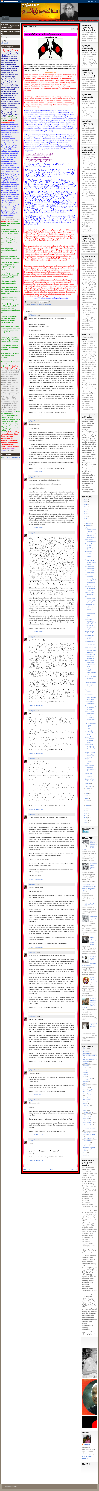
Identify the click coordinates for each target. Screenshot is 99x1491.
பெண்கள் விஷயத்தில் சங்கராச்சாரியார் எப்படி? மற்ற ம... (90, 656)
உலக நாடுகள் (86, 1065)
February (87, 803)
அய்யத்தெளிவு (86, 1053)
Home (5, 18)
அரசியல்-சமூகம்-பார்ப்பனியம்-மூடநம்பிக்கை (41, 304)
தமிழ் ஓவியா (30, 5)
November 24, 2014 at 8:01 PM (36, 527)
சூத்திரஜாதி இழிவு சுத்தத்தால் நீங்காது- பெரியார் (90, 732)
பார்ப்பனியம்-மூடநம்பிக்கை (89, 1094)
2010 (85, 815)
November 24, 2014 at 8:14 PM (36, 705)
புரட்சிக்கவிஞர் (86, 1105)
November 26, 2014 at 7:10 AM (36, 1160)
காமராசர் (85, 1076)
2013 (85, 808)
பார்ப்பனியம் (85, 1087)
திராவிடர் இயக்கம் (87, 1079)
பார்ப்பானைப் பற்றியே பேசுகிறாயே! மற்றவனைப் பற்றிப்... (90, 643)
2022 (85, 501)
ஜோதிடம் (85, 1155)
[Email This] (39, 302)
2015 (85, 518)
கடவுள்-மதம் (86, 1068)
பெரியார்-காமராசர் (87, 1112)
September (88, 786)
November (88, 525)
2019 (85, 509)
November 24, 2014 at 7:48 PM (36, 416)
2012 (85, 810)
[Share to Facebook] (45, 302)
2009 (85, 818)
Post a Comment (28, 1164)
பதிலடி (84, 1083)
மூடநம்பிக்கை (86, 1145)
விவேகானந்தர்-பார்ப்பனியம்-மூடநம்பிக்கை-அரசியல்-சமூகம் (89, 1149)
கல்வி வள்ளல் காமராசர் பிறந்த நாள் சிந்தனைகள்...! (93, 867)
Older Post (74, 1169)
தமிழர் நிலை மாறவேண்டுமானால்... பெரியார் (90, 529)
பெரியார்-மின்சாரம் (87, 1140)
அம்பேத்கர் (85, 1051)
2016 (85, 516)
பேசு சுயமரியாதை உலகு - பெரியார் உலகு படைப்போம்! (90, 707)
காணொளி (85, 1074)
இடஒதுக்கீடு (86, 1063)
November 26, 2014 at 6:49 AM (36, 1094)
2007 (85, 822)
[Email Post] (49, 302)
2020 (85, 506)
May (86, 795)
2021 (85, 504)
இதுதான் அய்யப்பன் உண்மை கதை (93, 979)
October (87, 783)
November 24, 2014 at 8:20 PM (36, 753)
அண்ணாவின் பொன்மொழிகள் (93, 918)
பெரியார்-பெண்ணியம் (88, 1124)
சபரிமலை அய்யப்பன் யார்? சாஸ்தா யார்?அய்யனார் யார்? (43, 34)
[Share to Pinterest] (47, 302)
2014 (85, 521)
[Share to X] (43, 302)
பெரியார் (84, 1110)
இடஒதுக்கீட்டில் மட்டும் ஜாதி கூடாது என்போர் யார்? (90, 678)
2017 (85, 514)
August (87, 788)
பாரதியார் (85, 1085)
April (86, 798)
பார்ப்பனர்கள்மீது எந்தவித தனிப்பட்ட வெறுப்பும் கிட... (90, 627)
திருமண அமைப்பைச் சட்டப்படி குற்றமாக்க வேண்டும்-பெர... (90, 753)
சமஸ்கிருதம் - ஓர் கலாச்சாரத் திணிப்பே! (89, 637)
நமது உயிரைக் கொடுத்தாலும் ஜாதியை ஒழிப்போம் (90, 621)
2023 (85, 499)
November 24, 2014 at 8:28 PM (36, 1011)
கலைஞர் (85, 1070)
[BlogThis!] (41, 302)
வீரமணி (84, 1153)
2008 (85, 820)
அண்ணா (85, 1049)
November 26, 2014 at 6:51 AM (36, 1134)
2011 (85, 813)
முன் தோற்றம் (4, 43)
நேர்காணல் (85, 1081)
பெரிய (84, 1108)
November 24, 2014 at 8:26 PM (36, 879)
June (86, 793)
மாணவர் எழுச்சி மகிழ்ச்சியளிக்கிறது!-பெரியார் (93, 941)
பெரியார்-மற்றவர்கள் (87, 1138)
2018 (85, 511)
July (86, 791)
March (87, 800)
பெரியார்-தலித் (86, 1114)
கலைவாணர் (85, 1072)
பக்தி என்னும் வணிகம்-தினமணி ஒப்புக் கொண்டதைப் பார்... (90, 535)
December (88, 523)
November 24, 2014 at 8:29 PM (36, 1065)
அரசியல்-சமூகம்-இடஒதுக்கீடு (90, 1055)
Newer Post (26, 1169)
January (87, 805)
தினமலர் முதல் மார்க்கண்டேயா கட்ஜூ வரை (89, 775)
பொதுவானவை (86, 1142)
